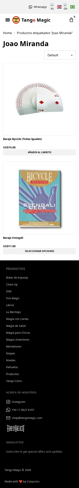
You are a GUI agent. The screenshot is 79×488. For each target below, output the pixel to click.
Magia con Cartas (17, 319)
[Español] (53, 7)
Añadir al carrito (39, 152)
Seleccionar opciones (39, 251)
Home (7, 33)
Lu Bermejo (13, 312)
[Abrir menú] (7, 20)
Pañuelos (12, 367)
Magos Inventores (17, 339)
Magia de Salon (16, 326)
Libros (10, 305)
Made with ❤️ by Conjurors (22, 481)
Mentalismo (13, 346)
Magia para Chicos (18, 332)
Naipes (10, 353)
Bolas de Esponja (17, 277)
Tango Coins (14, 381)
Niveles (11, 360)
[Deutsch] (66, 7)
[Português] (72, 7)
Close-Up (12, 284)
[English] (59, 7)
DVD (9, 291)
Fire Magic (13, 298)
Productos (12, 374)
